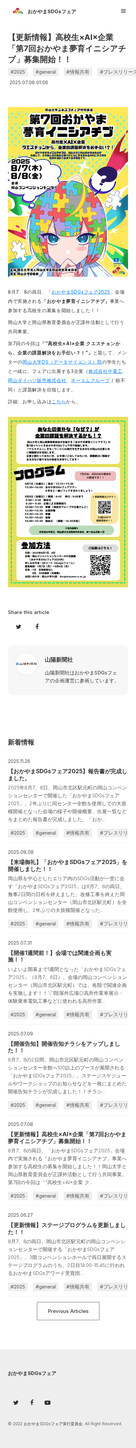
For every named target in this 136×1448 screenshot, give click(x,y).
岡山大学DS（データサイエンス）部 (62, 362)
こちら (58, 401)
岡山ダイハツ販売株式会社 (37, 380)
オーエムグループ (90, 380)
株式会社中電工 (105, 371)
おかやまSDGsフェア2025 (80, 292)
